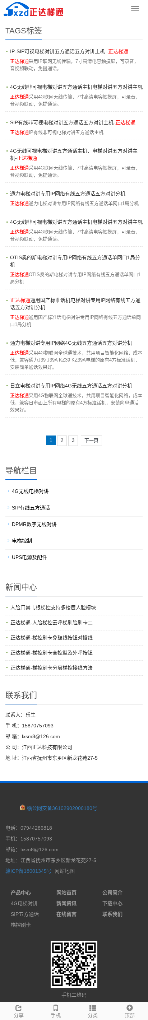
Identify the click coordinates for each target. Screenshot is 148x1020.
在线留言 (66, 914)
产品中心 (21, 892)
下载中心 (112, 903)
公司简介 (112, 892)
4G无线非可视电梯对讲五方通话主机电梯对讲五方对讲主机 (76, 87)
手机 (56, 1015)
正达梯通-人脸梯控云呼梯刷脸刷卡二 (51, 622)
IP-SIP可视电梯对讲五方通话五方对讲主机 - (69, 51)
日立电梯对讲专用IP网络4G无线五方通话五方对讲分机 (71, 385)
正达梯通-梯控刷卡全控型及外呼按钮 (51, 653)
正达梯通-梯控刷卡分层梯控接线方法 (51, 668)
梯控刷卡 (21, 925)
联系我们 (112, 914)
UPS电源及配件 (29, 557)
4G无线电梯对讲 (30, 491)
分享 (19, 1015)
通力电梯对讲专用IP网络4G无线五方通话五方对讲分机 (71, 343)
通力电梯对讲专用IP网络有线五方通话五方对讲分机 (67, 193)
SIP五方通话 (25, 914)
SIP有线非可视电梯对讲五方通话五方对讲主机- (72, 122)
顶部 (130, 1015)
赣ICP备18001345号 (28, 871)
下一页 (91, 440)
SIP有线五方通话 (31, 508)
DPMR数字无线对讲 (34, 524)
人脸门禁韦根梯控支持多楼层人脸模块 (53, 607)
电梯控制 (22, 541)
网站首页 (66, 892)
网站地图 (65, 871)
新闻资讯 (66, 903)
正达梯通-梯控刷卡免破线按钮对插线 (51, 638)
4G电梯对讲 (24, 903)
